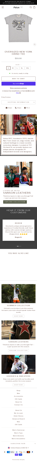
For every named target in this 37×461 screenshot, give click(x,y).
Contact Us (18, 405)
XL (22, 68)
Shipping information (18, 102)
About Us (18, 402)
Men (18, 393)
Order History (18, 416)
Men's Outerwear (18, 430)
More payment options (18, 88)
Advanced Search (18, 419)
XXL (27, 68)
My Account (18, 413)
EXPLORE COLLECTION (15, 202)
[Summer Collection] (18, 293)
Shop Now (18, 385)
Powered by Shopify (18, 459)
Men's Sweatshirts (18, 438)
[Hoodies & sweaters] (18, 364)
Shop (18, 390)
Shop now (18, 316)
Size (18, 64)
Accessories (18, 396)
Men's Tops (18, 433)
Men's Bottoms (18, 436)
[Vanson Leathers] (18, 330)
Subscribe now (18, 443)
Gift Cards (18, 399)
